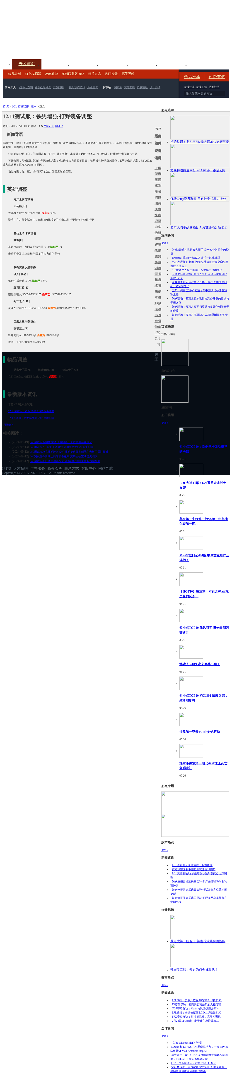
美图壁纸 (174, 65)
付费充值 (217, 76)
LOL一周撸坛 (160, 309)
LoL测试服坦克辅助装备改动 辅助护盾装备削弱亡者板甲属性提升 (69, 451)
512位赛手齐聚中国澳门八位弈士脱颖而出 (197, 270)
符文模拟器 (33, 74)
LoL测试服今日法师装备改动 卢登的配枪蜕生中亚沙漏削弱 (65, 461)
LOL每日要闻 (155, 179)
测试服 (118, 87)
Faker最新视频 (158, 215)
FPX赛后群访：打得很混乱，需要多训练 (196, 1016)
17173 (6, 106)
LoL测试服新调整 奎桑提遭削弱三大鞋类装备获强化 (61, 442)
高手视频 (128, 74)
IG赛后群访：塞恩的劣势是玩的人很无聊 (196, 1004)
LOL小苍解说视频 (158, 291)
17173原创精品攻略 (156, 185)
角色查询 (92, 87)
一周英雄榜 (156, 244)
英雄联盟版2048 (73, 74)
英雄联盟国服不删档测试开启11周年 (193, 869)
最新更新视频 (158, 182)
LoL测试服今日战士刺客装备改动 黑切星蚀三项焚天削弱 (63, 456)
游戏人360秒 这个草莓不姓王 (199, 664)
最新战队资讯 (155, 253)
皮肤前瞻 (142, 87)
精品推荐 (192, 76)
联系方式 (71, 468)
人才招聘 (20, 468)
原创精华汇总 (155, 324)
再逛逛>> (9, 424)
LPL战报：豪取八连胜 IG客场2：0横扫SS (197, 1000)
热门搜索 (111, 74)
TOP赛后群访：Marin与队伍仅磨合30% (195, 1008)
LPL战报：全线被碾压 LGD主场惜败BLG (196, 1012)
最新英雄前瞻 (159, 253)
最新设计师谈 (159, 288)
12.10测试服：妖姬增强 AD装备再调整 (31, 411)
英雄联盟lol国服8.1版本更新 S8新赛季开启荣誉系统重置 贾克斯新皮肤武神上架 (37, 48)
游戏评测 (214, 86)
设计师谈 (155, 87)
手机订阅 (49, 126)
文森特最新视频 (158, 250)
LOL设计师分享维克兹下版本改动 (192, 865)
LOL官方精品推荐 (156, 280)
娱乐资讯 (94, 74)
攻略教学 (51, 74)
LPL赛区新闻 (160, 209)
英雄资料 (85, 65)
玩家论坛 (203, 65)
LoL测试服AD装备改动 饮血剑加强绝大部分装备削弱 (61, 447)
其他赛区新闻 (160, 241)
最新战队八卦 (155, 288)
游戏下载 (201, 86)
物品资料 (14, 74)
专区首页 (27, 64)
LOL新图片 (156, 218)
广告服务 (37, 468)
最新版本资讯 (159, 218)
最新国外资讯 (159, 182)
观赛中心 (115, 65)
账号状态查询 (77, 87)
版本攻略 (144, 65)
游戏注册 (190, 86)
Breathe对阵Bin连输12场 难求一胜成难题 (196, 257)
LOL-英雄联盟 (20, 106)
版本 (33, 106)
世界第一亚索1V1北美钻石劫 (199, 732)
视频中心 (56, 65)
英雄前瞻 (129, 87)
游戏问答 (58, 87)
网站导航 (105, 468)
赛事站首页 (160, 179)
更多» (164, 242)
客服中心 (88, 468)
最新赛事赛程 (160, 277)
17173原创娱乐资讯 (155, 215)
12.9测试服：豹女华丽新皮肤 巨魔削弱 (31, 418)
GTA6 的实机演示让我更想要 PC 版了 (193, 1063)
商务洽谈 (54, 468)
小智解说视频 (158, 329)
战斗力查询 (26, 87)
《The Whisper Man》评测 (186, 1042)
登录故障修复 (43, 87)
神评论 (59, 126)
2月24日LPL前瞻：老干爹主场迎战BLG (195, 1020)
